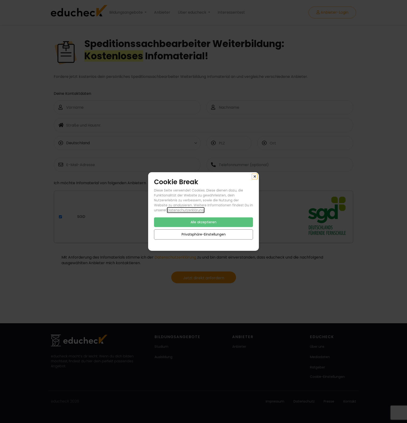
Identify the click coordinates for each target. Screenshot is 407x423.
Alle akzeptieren (203, 222)
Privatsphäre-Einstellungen (204, 234)
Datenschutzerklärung (185, 210)
